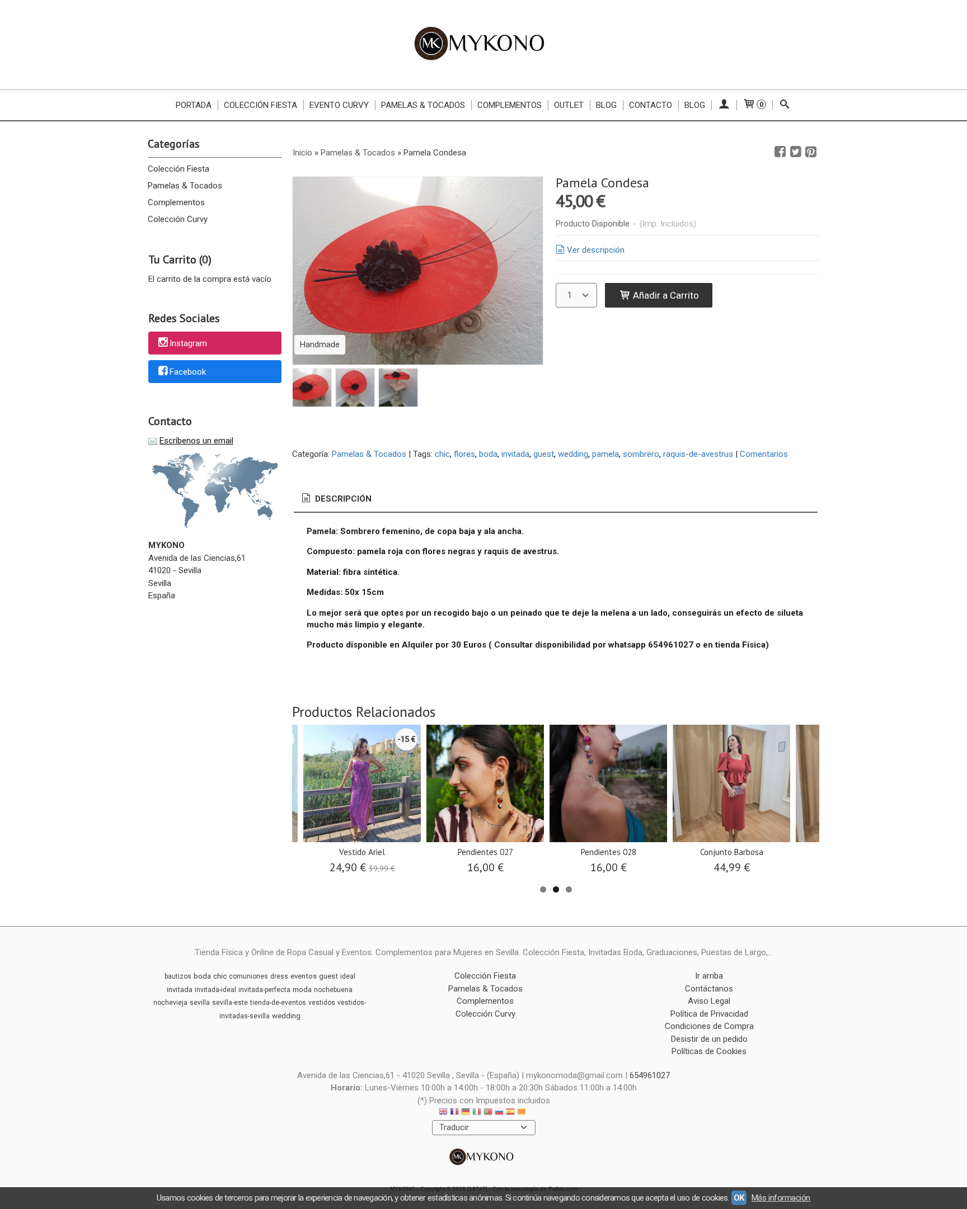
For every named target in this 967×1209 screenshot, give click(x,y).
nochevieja (170, 1003)
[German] (465, 1113)
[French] (454, 1113)
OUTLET (569, 105)
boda (488, 454)
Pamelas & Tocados (423, 105)
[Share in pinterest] (811, 152)
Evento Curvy (339, 105)
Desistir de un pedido (709, 1039)
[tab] (335, 499)
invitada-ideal (215, 990)
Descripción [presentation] (342, 499)
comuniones (248, 976)
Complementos (509, 105)
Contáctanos (709, 989)
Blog (606, 105)
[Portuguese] (488, 1113)
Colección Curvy (178, 219)
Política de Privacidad (709, 1014)
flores (464, 454)
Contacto (650, 105)
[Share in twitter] (796, 152)
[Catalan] (522, 1113)
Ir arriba (709, 976)
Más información (781, 1198)
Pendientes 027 (485, 852)
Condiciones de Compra (709, 1026)
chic (442, 454)
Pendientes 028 (608, 852)
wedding (573, 454)
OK (739, 1198)
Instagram (188, 344)
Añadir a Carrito (665, 295)
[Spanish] (510, 1113)
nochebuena (333, 990)
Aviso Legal (709, 1001)
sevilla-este (230, 1003)
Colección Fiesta (178, 169)
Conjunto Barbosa (731, 852)
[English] (443, 1113)
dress (279, 976)
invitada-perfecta (264, 990)
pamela (605, 454)
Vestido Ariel (362, 852)
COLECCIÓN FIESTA (260, 105)
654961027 (650, 1075)
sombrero (641, 454)
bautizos (178, 976)
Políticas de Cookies (709, 1051)
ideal (347, 976)
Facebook (188, 372)
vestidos (321, 1003)
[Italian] (476, 1113)
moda (302, 989)
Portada (194, 105)
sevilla (200, 1003)
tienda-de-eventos (278, 1003)
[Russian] (499, 1113)
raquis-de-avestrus (698, 454)
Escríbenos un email (196, 441)
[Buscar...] (785, 105)
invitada (515, 454)
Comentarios (764, 454)
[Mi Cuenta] (724, 105)
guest (543, 454)
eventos (303, 976)
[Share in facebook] (780, 152)
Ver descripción (596, 250)
